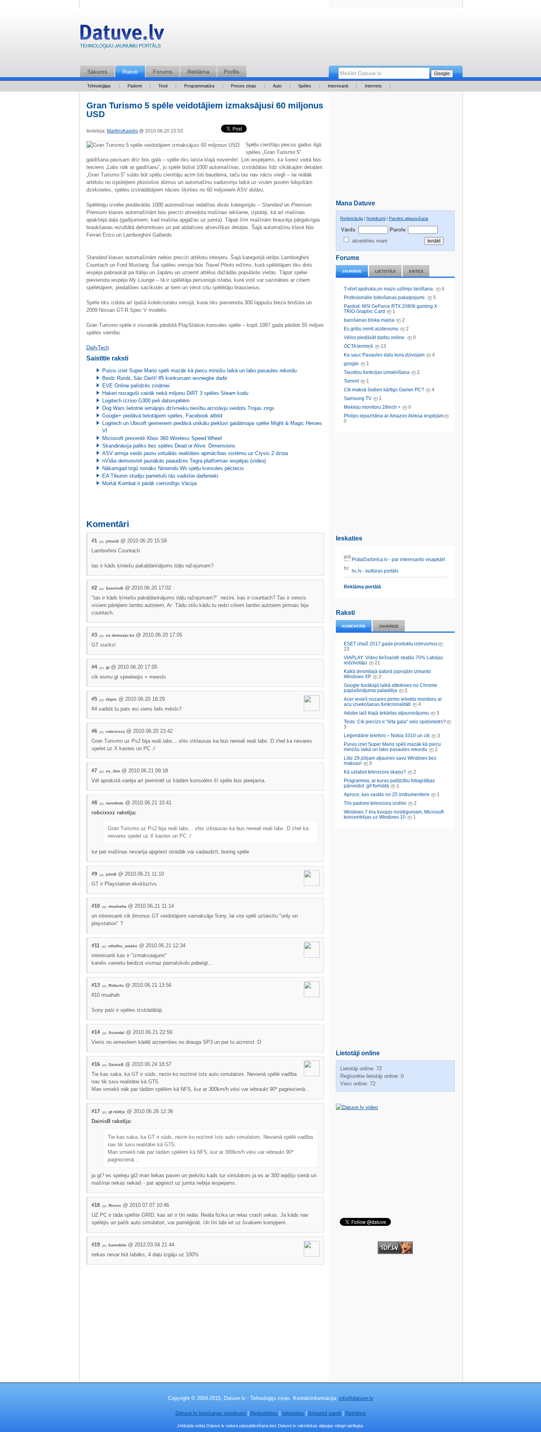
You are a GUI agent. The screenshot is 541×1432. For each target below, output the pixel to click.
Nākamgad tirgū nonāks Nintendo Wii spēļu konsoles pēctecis (173, 468)
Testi (163, 85)
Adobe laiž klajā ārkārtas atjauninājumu (386, 713)
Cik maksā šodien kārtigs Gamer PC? (384, 390)
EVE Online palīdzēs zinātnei (136, 386)
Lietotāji (385, 271)
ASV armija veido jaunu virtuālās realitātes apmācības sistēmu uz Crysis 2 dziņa (195, 453)
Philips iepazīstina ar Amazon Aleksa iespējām (394, 416)
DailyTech (97, 348)
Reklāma (198, 71)
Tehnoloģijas (99, 85)
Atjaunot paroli (324, 1413)
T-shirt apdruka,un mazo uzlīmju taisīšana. (389, 289)
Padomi (135, 85)
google (351, 363)
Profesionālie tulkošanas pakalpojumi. (385, 297)
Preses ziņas (243, 85)
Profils (231, 71)
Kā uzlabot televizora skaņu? (375, 772)
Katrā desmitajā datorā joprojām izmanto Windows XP (387, 674)
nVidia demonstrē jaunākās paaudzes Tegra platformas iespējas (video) (184, 461)
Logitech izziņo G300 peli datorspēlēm (146, 401)
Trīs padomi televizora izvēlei (375, 803)
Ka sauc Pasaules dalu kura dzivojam (384, 355)
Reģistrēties (264, 1413)
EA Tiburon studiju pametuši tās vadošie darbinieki (160, 476)
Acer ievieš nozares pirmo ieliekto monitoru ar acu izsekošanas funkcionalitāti (393, 701)
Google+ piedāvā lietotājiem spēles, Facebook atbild (162, 416)
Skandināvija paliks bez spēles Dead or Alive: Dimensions (168, 446)
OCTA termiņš (359, 346)
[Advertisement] (395, 481)
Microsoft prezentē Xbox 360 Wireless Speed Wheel (162, 438)
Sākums (97, 71)
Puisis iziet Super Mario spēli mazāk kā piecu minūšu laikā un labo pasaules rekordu (392, 747)
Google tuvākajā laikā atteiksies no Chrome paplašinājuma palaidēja (390, 688)
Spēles (304, 85)
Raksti (130, 71)
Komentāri (354, 626)
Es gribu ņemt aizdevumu (371, 329)
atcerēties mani (369, 241)
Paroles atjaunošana (408, 218)
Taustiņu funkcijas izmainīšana (377, 372)
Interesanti (338, 85)
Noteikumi (375, 218)
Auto (277, 85)
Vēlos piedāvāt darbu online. (375, 337)
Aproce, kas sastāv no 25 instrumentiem (386, 794)
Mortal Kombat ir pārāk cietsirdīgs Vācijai (149, 483)
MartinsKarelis (122, 131)
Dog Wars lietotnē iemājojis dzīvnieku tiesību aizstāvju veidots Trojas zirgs (188, 408)
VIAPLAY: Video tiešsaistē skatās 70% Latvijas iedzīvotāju (393, 660)
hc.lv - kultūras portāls (374, 571)
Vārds (348, 230)
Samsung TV (358, 398)
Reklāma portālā (362, 587)
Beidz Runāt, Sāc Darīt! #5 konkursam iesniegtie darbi (164, 378)
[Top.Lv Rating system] (395, 1252)
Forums (162, 71)
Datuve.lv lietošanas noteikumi (210, 1413)
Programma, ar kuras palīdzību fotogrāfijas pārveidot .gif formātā (389, 783)
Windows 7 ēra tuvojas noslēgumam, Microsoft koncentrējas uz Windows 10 (394, 814)
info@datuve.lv (356, 1398)
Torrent (351, 381)
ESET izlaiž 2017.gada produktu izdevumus (391, 644)
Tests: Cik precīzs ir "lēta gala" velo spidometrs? (395, 722)
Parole (397, 230)
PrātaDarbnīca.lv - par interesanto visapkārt (398, 559)
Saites (416, 271)
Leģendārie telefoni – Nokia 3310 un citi (387, 735)
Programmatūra (199, 85)
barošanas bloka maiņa (369, 320)
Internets (373, 85)
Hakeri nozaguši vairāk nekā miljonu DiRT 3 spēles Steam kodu (175, 393)
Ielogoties (293, 1413)
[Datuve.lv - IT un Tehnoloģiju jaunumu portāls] (122, 38)
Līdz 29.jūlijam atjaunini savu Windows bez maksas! (390, 760)
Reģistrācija (351, 218)
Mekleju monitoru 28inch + (372, 407)
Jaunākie (352, 271)
